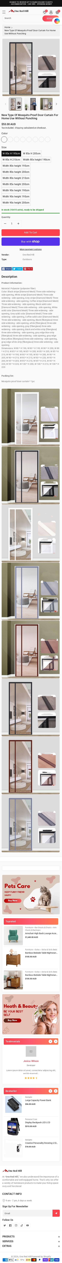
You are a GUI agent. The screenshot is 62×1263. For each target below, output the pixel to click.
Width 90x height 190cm (16, 190)
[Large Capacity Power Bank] (13, 1105)
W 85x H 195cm (11, 153)
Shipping (19, 128)
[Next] (55, 1041)
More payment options (31, 249)
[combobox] (22, 18)
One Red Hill (25, 1256)
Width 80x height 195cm (16, 165)
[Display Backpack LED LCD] (13, 1126)
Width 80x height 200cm (16, 172)
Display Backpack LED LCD (37, 1122)
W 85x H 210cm (11, 159)
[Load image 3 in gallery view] (46, 103)
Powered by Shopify (41, 1256)
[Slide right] (56, 104)
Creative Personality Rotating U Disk (42, 1143)
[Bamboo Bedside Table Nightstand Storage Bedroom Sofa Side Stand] (13, 957)
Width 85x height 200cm (16, 184)
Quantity (6, 217)
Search (51, 18)
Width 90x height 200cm (16, 202)
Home (7, 27)
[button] (5, 13)
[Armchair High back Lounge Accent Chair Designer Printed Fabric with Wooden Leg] (13, 935)
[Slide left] (5, 104)
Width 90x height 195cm (16, 196)
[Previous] (50, 1041)
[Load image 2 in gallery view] (30, 103)
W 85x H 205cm (31, 153)
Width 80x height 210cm (16, 178)
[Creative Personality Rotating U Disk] (13, 1148)
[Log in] (51, 12)
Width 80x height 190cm (36, 159)
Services (7, 1241)
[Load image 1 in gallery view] (15, 103)
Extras (6, 1246)
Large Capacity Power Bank (38, 1100)
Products (8, 1236)
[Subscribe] (56, 1213)
